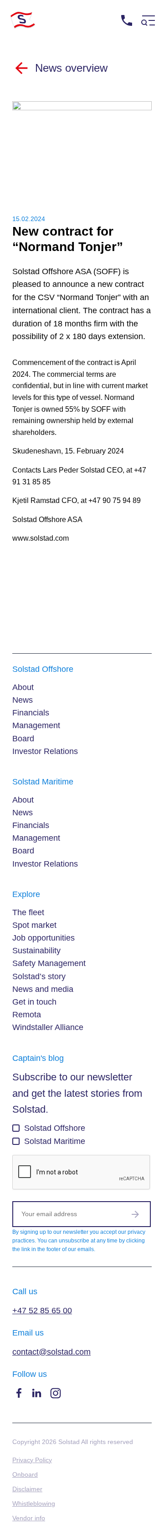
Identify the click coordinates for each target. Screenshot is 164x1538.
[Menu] (148, 20)
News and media (42, 989)
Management (36, 725)
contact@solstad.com (51, 1351)
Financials (30, 712)
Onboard (25, 1474)
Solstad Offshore (54, 1128)
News (22, 700)
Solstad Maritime (54, 1141)
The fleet (28, 912)
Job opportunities (43, 937)
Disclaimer (27, 1489)
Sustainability (36, 950)
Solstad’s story (39, 976)
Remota (26, 1014)
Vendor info (28, 1518)
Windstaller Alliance (47, 1027)
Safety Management (49, 963)
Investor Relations (45, 751)
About (23, 687)
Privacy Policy (32, 1460)
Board (23, 738)
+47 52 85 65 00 (133, 37)
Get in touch (34, 1001)
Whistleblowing (33, 1503)
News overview (71, 68)
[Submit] (135, 1214)
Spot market (34, 925)
